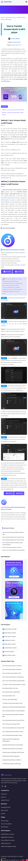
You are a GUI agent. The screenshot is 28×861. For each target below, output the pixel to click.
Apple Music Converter (7, 837)
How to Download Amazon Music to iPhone (12, 731)
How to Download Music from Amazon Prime (13, 537)
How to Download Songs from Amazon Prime (13, 720)
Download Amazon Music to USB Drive (11, 760)
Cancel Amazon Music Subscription (11, 756)
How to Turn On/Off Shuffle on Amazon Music (13, 550)
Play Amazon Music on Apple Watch (11, 692)
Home (2, 17)
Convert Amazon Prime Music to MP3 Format (13, 752)
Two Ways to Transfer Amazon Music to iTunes (13, 684)
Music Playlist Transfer (9, 655)
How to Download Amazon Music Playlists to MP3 (13, 715)
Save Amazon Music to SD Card (10, 688)
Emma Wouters (16, 38)
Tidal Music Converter (9, 640)
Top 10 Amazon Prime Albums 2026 (11, 724)
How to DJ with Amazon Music (9, 699)
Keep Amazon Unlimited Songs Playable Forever (13, 707)
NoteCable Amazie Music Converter (10, 198)
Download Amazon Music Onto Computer (12, 748)
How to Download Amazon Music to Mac (12, 735)
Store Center (4, 810)
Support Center (5, 800)
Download (8, 271)
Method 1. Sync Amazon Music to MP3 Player (13, 110)
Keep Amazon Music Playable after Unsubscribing (10, 740)
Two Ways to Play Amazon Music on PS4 (12, 703)
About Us (3, 797)
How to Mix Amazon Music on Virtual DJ (12, 665)
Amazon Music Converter (10, 629)
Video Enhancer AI (6, 843)
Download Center (5, 807)
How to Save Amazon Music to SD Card (11, 547)
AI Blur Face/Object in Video (8, 846)
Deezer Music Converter (10, 644)
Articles (3, 813)
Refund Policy (4, 827)
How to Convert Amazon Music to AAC (11, 673)
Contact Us (4, 794)
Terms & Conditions (6, 824)
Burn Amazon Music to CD (8, 695)
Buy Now (10, 493)
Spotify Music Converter (10, 632)
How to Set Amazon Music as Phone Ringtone (13, 710)
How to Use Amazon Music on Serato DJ (12, 669)
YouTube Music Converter (10, 647)
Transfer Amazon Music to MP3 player (11, 763)
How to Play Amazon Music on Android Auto (13, 677)
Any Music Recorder (9, 651)
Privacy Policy (4, 820)
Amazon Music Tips (10, 17)
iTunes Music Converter (10, 636)
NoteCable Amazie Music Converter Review (12, 745)
